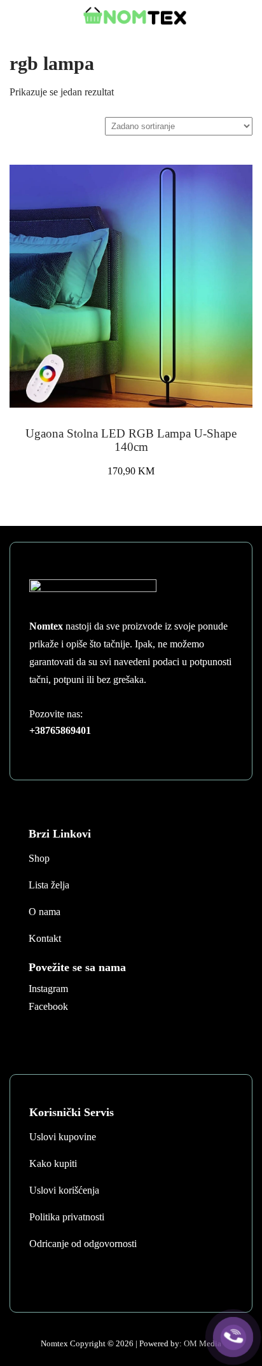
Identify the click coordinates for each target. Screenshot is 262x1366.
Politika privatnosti (66, 1216)
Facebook (48, 1006)
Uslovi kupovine (62, 1136)
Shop (39, 858)
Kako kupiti (53, 1163)
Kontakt (45, 938)
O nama (44, 911)
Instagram (48, 988)
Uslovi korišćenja (64, 1190)
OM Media (202, 1343)
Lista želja (49, 885)
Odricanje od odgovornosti (83, 1243)
